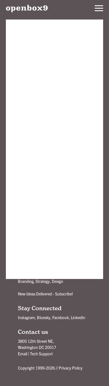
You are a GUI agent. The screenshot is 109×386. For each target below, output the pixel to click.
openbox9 (27, 8)
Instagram (26, 317)
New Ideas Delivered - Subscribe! (45, 293)
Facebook (60, 317)
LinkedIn (78, 317)
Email (22, 353)
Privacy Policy (70, 367)
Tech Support (41, 353)
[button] (99, 8)
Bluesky (43, 317)
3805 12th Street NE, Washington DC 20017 (37, 344)
